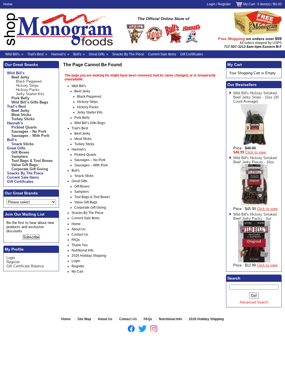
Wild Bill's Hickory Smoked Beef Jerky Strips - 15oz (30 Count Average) (256, 97)
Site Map (84, 319)
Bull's (79, 54)
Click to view (255, 152)
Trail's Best (37, 54)
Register (224, 4)
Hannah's (60, 54)
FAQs (76, 240)
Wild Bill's (14, 54)
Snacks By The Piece (128, 54)
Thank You (80, 245)
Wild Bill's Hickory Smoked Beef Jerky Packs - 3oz (255, 216)
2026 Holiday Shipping (89, 256)
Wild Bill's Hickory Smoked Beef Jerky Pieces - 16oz (255, 160)
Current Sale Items (162, 54)
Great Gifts (98, 54)
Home (8, 4)
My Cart (249, 4)
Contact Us (80, 234)
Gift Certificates (191, 54)
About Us (78, 229)
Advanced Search (254, 302)
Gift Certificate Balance (25, 266)
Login (211, 4)
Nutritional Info (83, 250)
